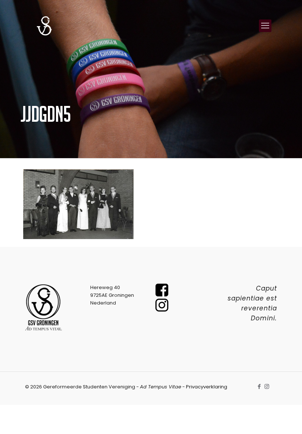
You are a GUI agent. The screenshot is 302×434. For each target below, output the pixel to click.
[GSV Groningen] (44, 25)
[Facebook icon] (259, 386)
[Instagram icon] (267, 386)
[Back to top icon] (266, 419)
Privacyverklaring (206, 386)
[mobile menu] (265, 25)
